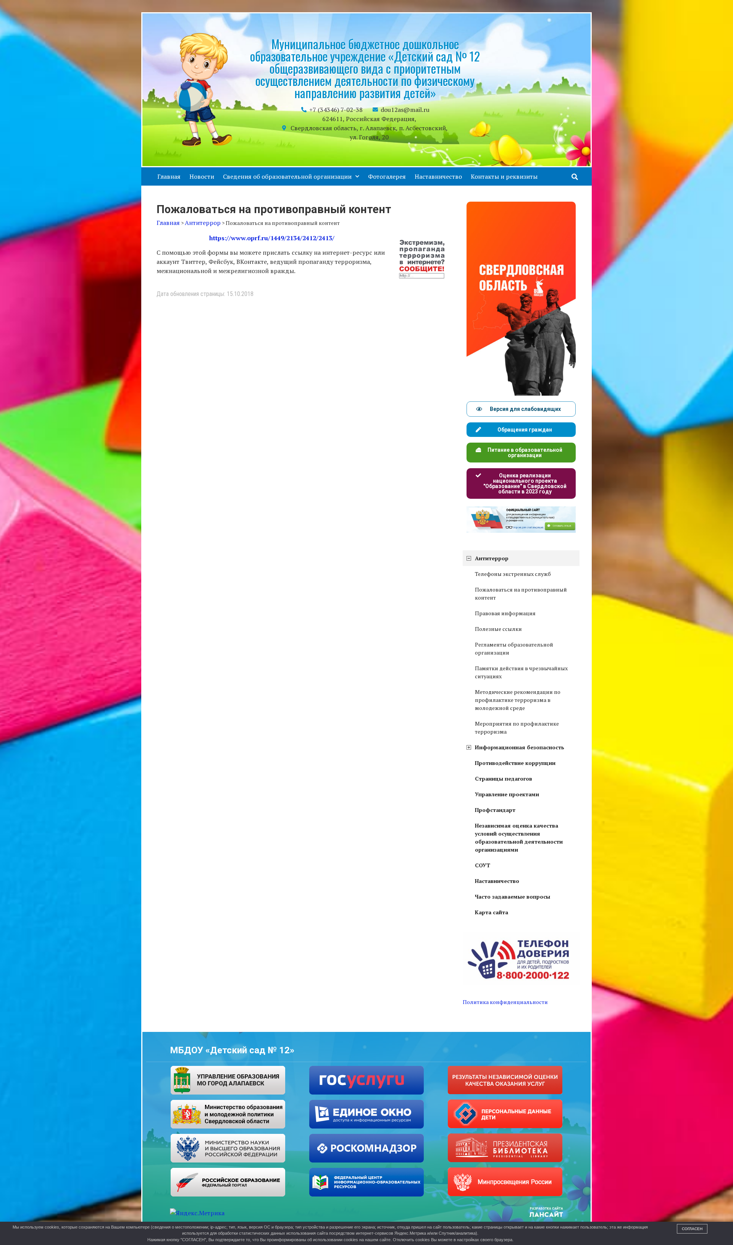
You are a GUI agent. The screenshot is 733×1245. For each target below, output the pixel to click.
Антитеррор (492, 558)
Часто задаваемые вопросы (512, 896)
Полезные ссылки (498, 628)
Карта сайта (491, 912)
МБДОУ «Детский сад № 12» (232, 1050)
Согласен (692, 1229)
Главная (169, 176)
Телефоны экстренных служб (513, 573)
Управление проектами (507, 794)
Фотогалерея (387, 176)
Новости (201, 176)
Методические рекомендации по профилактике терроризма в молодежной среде (517, 699)
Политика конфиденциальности (505, 1002)
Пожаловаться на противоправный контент (521, 593)
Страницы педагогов (503, 778)
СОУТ (482, 865)
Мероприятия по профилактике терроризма (517, 727)
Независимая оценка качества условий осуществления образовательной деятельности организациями (519, 837)
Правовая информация (505, 613)
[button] (575, 176)
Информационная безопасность (519, 747)
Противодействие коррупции (515, 762)
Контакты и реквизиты (504, 176)
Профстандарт (495, 809)
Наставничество (438, 176)
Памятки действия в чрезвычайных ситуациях (521, 672)
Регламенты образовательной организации (514, 648)
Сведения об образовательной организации (287, 176)
